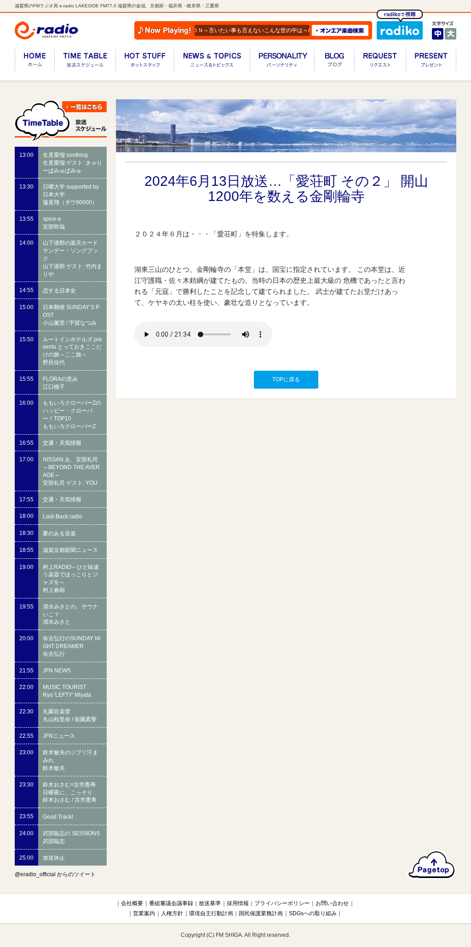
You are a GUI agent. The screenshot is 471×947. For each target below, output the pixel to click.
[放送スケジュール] (84, 62)
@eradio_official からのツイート (55, 874)
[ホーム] (34, 62)
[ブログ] (334, 62)
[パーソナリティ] (282, 62)
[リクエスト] (380, 62)
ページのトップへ (431, 864)
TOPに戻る (286, 379)
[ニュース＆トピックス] (212, 62)
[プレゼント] (431, 62)
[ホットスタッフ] (144, 62)
